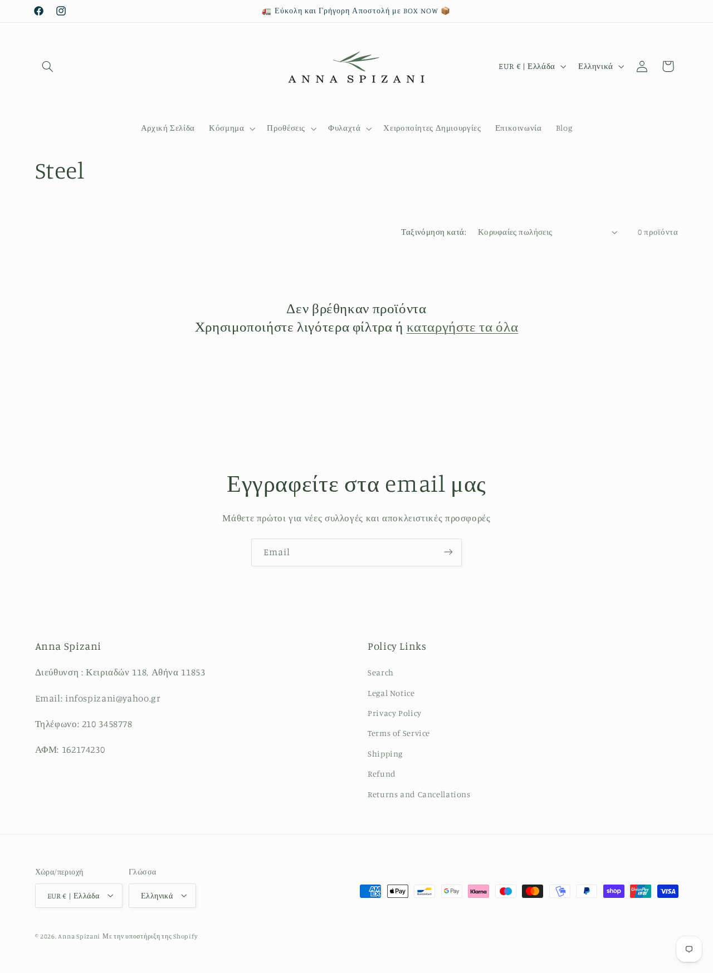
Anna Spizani (79, 936)
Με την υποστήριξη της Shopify (149, 936)
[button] (48, 66)
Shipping (385, 753)
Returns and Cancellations (419, 794)
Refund (382, 774)
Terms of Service (399, 733)
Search (381, 673)
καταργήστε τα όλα (463, 326)
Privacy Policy (395, 713)
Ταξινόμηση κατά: (433, 231)
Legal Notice (391, 693)
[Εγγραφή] (448, 552)
